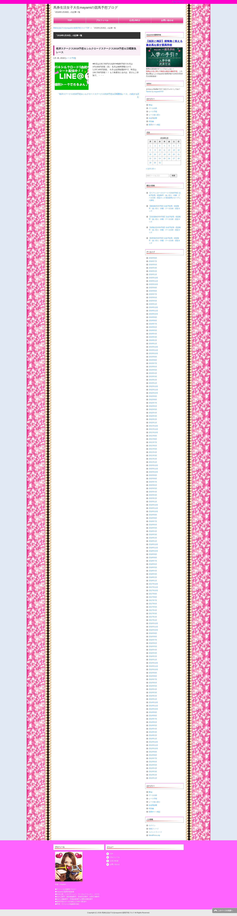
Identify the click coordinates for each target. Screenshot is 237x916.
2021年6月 (153, 446)
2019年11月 (153, 508)
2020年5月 (153, 488)
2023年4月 (153, 373)
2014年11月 (153, 706)
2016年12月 (153, 623)
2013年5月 (153, 765)
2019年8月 (153, 518)
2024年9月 (153, 317)
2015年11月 (153, 666)
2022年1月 (153, 423)
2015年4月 (153, 689)
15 (150, 154)
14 (179, 150)
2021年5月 (153, 449)
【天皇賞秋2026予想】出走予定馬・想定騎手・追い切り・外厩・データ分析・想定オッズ (165, 219)
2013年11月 (153, 745)
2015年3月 (153, 693)
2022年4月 (153, 413)
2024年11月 (153, 311)
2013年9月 (153, 752)
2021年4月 (153, 452)
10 (160, 150)
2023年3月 (153, 376)
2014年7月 (153, 719)
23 (155, 159)
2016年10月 (153, 630)
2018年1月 (153, 581)
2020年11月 (153, 469)
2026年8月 (153, 258)
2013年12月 (153, 742)
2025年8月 (153, 291)
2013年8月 (153, 755)
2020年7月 (153, 482)
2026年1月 (153, 274)
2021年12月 (153, 426)
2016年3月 (153, 653)
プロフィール (102, 20)
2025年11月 (153, 281)
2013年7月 (153, 758)
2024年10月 (153, 314)
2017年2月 (153, 617)
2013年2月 (153, 775)
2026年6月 (153, 265)
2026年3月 (153, 268)
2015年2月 (153, 696)
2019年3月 (153, 534)
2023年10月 (153, 353)
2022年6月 (153, 406)
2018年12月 (153, 544)
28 (179, 159)
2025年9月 (153, 288)
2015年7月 (153, 679)
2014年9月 (153, 712)
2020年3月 (153, 495)
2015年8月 (153, 676)
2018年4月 (153, 571)
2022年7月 (153, 403)
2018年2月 (153, 577)
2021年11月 (153, 429)
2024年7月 (153, 324)
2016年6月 (153, 643)
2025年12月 (153, 278)
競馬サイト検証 (154, 125)
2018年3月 (153, 574)
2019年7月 (153, 521)
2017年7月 (153, 600)
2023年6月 (153, 367)
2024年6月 (153, 327)
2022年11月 (153, 390)
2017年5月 (153, 607)
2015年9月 (153, 673)
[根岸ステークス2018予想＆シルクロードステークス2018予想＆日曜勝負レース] (71, 88)
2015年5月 (153, 686)
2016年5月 (153, 646)
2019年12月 (153, 505)
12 (169, 150)
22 (150, 159)
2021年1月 (153, 462)
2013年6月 (153, 762)
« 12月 (148, 169)
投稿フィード (154, 829)
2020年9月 (153, 475)
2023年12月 (153, 347)
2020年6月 (153, 485)
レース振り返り (154, 115)
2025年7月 (153, 294)
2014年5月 (153, 725)
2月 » (153, 169)
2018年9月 (153, 554)
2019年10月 (153, 511)
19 (169, 154)
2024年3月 (153, 337)
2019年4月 (153, 531)
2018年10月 (153, 551)
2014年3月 (153, 732)
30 (155, 163)
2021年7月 (153, 442)
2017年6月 (153, 604)
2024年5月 (153, 330)
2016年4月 (153, 650)
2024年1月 (153, 344)
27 (174, 159)
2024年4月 (153, 334)
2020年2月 (153, 498)
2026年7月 (153, 261)
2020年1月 (153, 502)
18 (164, 154)
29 (150, 163)
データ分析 (153, 108)
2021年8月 (153, 439)
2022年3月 (153, 416)
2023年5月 (153, 370)
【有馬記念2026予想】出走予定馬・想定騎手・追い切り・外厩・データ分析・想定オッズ (165, 229)
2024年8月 (153, 321)
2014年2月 (153, 735)
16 (155, 154)
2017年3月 (153, 614)
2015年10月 (153, 669)
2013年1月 (153, 778)
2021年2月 (153, 459)
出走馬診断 (153, 118)
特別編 (151, 121)
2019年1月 (153, 541)
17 (160, 154)
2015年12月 (153, 663)
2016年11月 (153, 627)
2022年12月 (153, 386)
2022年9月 (153, 396)
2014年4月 (153, 729)
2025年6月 (153, 297)
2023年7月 (153, 363)
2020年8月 (153, 479)
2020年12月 (153, 465)
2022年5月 (153, 409)
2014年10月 (153, 709)
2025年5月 (153, 301)
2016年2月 (153, 656)
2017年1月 (153, 620)
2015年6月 (153, 683)
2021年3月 (153, 455)
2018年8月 (153, 558)
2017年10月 (153, 590)
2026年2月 (153, 271)
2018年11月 (153, 548)
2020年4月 (153, 492)
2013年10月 (153, 748)
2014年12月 (153, 702)
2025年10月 (153, 284)
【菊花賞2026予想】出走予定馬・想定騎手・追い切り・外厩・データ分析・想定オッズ (164, 208)
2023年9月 (153, 357)
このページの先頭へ (225, 910)
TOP (70, 20)
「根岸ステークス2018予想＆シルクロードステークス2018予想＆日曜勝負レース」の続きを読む (98, 95)
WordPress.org (154, 835)
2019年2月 (153, 538)
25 (164, 159)
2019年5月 (153, 528)
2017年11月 (153, 587)
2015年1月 (153, 699)
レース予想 (70, 58)
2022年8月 (153, 400)
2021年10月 (153, 432)
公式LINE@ (134, 20)
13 (174, 150)
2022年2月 (153, 419)
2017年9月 (153, 594)
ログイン (152, 825)
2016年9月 (153, 633)
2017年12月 (153, 584)
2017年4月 (153, 610)
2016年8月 (153, 637)
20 (174, 154)
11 (164, 150)
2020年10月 (153, 472)
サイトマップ (179, 2)
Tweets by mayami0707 (155, 92)
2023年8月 (153, 360)
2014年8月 (153, 716)
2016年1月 (153, 660)
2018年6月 (153, 564)
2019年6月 (153, 525)
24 (160, 159)
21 (179, 154)
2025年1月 (153, 304)
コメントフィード (155, 832)
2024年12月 (153, 307)
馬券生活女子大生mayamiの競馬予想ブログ (85, 7)
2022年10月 (153, 393)
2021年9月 (153, 436)
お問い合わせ (167, 20)
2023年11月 (153, 350)
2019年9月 (153, 515)
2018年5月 (153, 567)
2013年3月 (153, 772)
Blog (150, 105)
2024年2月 (153, 340)
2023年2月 (153, 380)
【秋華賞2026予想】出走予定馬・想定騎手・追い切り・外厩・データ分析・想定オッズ (164, 240)
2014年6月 (153, 722)
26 (169, 159)
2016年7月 (153, 640)
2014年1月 (153, 739)
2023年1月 (153, 383)
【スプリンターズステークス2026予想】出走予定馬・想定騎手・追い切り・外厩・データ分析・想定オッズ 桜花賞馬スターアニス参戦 (165, 196)
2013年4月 (153, 768)
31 (160, 163)
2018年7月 (153, 561)
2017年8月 (153, 597)
